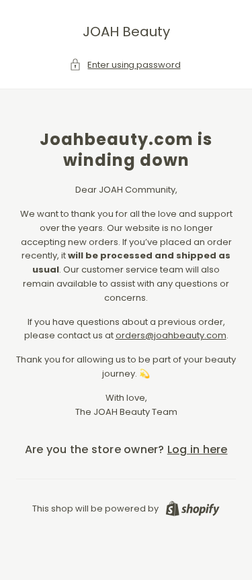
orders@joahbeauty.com (171, 335)
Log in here (197, 449)
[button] (125, 65)
